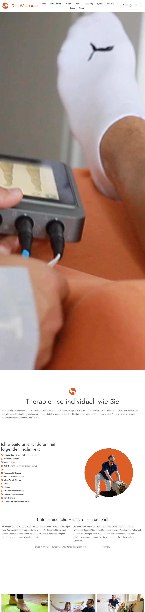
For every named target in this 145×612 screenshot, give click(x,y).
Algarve (100, 3)
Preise (72, 8)
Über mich (110, 3)
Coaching (89, 3)
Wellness (68, 3)
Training (78, 3)
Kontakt (81, 8)
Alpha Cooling (55, 3)
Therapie (43, 3)
